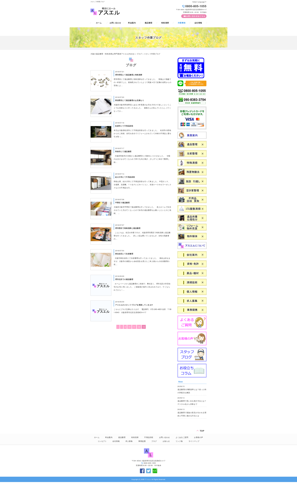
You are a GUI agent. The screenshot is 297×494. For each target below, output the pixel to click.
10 (129, 327)
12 (139, 327)
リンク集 (179, 441)
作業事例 (182, 22)
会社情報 (198, 22)
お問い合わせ (115, 22)
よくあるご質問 (182, 437)
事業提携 (142, 441)
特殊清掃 (165, 22)
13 (144, 327)
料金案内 (132, 22)
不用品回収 (148, 437)
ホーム (99, 22)
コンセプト (102, 441)
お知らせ (166, 441)
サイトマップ (194, 441)
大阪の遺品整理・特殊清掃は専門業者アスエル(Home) (112, 54)
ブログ (139, 54)
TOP (202, 430)
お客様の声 (198, 437)
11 (134, 327)
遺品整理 (148, 22)
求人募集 (129, 441)
